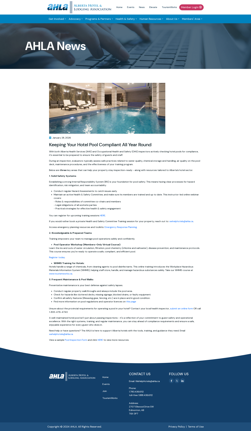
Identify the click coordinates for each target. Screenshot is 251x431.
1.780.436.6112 (136, 391)
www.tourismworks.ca (60, 273)
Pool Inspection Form (76, 339)
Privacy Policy (176, 426)
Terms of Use (196, 426)
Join (104, 391)
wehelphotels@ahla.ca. (61, 334)
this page (131, 301)
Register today (57, 257)
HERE (102, 215)
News (142, 7)
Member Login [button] (190, 7)
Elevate (153, 7)
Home (119, 7)
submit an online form (181, 308)
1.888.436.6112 (145, 395)
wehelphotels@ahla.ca (181, 221)
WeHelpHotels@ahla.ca (147, 381)
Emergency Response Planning (121, 227)
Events (130, 7)
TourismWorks (169, 7)
